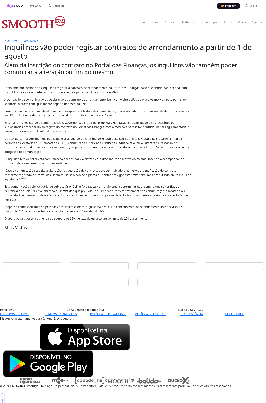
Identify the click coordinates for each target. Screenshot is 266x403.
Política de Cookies (150, 314)
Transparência (191, 314)
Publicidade (234, 314)
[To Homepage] (15, 6)
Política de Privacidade (108, 314)
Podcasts (170, 22)
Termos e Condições (61, 314)
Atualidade (29, 41)
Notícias (228, 22)
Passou (155, 22)
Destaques (188, 22)
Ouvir (142, 22)
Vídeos (242, 22)
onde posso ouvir (14, 314)
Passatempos (209, 22)
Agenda (257, 22)
